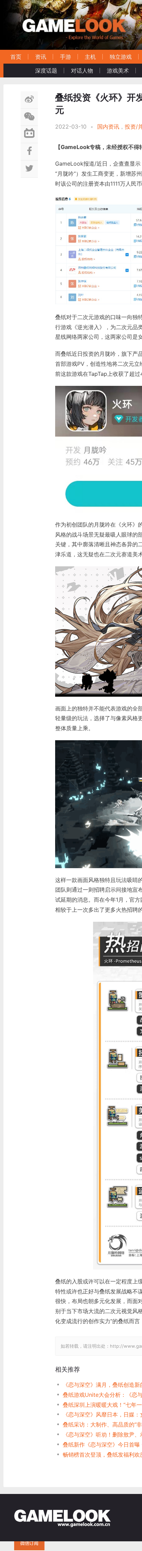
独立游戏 (121, 56)
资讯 (40, 56)
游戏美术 (118, 70)
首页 (15, 56)
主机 (90, 56)
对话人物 (82, 70)
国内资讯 (108, 126)
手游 (65, 56)
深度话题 (46, 70)
